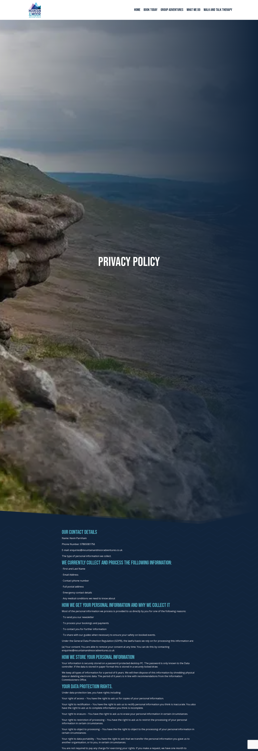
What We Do (193, 10)
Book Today (150, 10)
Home (137, 10)
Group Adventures (172, 10)
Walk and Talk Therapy (218, 10)
